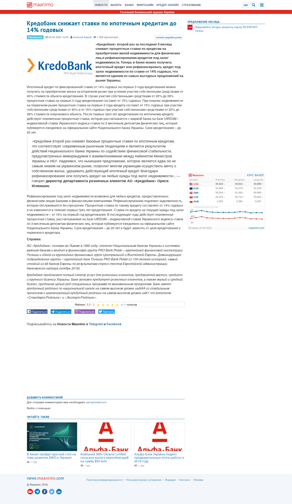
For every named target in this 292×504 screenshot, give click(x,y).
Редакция (170, 479)
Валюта (116, 5)
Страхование (191, 5)
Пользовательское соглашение (143, 479)
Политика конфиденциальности (104, 479)
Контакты (184, 479)
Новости (101, 5)
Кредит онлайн (168, 5)
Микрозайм (145, 5)
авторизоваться (96, 402)
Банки (129, 5)
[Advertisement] (106, 362)
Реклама (198, 479)
